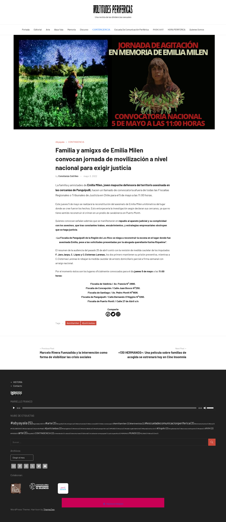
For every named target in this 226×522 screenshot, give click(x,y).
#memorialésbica (87, 428)
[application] (113, 408)
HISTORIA (17, 382)
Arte (48, 29)
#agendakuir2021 (39, 424)
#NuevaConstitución (149, 428)
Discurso (84, 29)
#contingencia (70, 424)
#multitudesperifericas (102, 428)
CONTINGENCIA (76, 141)
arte (22, 433)
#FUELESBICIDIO (16, 428)
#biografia (60, 424)
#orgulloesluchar (174, 428)
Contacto (17, 385)
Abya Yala (58, 29)
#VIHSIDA (14, 433)
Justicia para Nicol (114, 433)
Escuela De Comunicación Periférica (131, 29)
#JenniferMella (39, 428)
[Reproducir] (14, 408)
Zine (156, 433)
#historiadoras (28, 428)
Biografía (31, 433)
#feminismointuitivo (201, 424)
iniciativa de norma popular (99, 433)
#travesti (201, 428)
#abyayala (21, 423)
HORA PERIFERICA (176, 29)
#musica (121, 428)
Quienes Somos (197, 29)
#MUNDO (113, 428)
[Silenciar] (205, 408)
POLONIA (143, 433)
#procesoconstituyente (189, 428)
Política (151, 433)
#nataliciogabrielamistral (133, 428)
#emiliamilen (73, 323)
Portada (26, 29)
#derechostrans (81, 424)
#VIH (209, 428)
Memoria (71, 29)
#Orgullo (162, 428)
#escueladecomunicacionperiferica (169, 423)
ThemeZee (49, 509)
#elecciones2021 (94, 424)
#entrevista (137, 423)
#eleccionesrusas (106, 424)
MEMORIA (125, 433)
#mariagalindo (67, 428)
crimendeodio (59, 433)
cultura (68, 433)
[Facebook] (108, 314)
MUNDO (134, 433)
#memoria (77, 428)
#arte (50, 423)
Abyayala (59, 141)
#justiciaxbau (88, 323)
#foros (211, 424)
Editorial (38, 29)
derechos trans (76, 433)
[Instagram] (118, 314)
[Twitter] (113, 314)
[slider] (210, 407)
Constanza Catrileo (68, 176)
